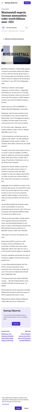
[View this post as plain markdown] (26, 27)
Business (27, 2)
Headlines (5, 9)
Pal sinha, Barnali (11, 27)
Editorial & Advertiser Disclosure (14, 39)
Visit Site (16, 323)
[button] (2, 3)
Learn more (5, 404)
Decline (26, 408)
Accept (18, 408)
